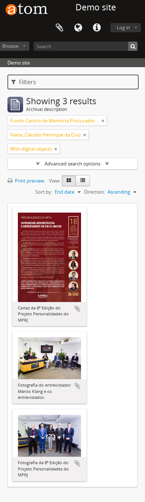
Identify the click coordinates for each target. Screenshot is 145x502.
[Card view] (69, 180)
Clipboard (59, 28)
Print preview (29, 180)
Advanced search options (73, 163)
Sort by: (43, 191)
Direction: (94, 191)
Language (78, 28)
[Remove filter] (103, 120)
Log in (123, 27)
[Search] (133, 46)
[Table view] (82, 180)
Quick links (96, 28)
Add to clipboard (77, 308)
